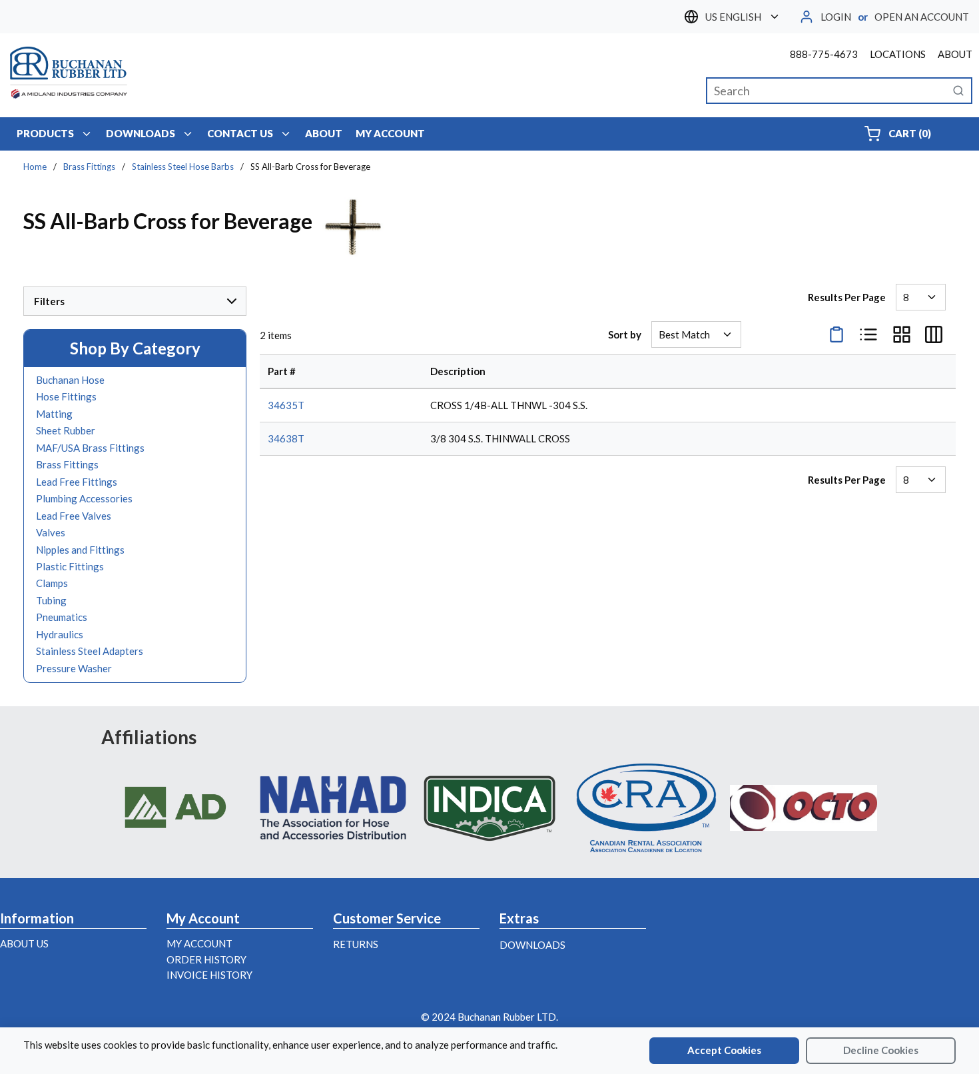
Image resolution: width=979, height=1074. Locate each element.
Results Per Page (847, 297)
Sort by (624, 334)
